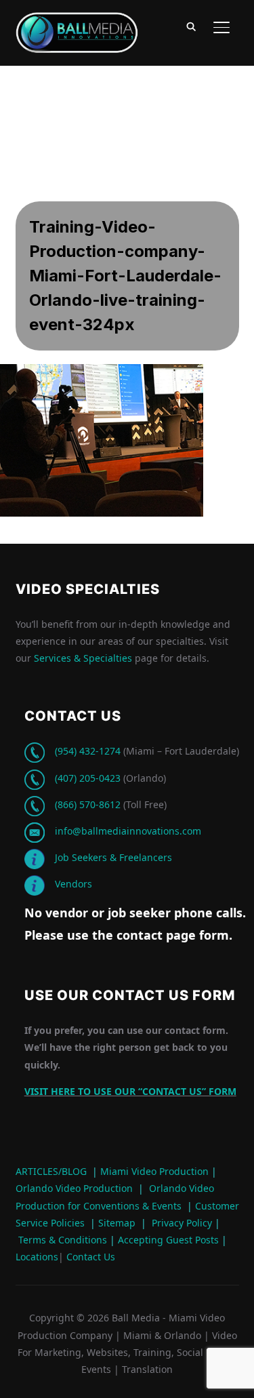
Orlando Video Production (74, 1188)
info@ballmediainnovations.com (128, 830)
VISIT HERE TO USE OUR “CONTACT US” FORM (130, 1091)
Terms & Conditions (61, 1239)
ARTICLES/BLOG (51, 1171)
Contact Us (89, 1256)
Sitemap (116, 1222)
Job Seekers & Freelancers (113, 857)
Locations (37, 1256)
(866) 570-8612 (88, 804)
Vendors (73, 883)
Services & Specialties (83, 658)
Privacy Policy (182, 1222)
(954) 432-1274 (88, 750)
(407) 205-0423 (88, 778)
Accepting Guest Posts (167, 1239)
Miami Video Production (154, 1171)
